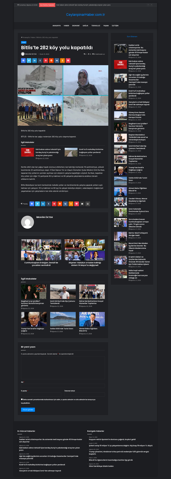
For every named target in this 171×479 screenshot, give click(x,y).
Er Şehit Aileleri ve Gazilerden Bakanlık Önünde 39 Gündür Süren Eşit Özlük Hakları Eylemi (139, 260)
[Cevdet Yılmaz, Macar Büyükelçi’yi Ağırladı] (120, 201)
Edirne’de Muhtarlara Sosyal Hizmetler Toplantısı (91, 302)
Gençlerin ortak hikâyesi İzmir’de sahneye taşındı (139, 103)
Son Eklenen (132, 36)
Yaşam (106, 26)
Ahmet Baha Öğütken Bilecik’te (88, 329)
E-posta (24, 391)
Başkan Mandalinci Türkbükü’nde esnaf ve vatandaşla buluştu (138, 137)
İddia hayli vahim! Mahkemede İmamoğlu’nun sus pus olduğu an (138, 274)
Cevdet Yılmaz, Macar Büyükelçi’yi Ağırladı (138, 199)
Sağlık (85, 26)
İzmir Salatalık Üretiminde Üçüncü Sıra (139, 210)
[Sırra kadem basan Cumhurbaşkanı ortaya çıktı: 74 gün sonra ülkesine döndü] (120, 222)
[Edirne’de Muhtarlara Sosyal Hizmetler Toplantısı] (92, 291)
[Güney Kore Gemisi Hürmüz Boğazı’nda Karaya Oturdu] (120, 115)
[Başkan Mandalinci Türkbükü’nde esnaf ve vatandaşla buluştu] (120, 138)
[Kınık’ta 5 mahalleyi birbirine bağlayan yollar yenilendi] (71, 152)
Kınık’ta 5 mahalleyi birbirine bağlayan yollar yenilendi (139, 93)
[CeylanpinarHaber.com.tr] (85, 14)
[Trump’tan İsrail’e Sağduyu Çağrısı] (34, 319)
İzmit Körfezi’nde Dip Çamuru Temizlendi (62, 302)
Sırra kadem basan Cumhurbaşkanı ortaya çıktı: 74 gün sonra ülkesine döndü (139, 223)
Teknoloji (95, 26)
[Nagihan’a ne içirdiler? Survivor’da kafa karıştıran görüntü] (34, 291)
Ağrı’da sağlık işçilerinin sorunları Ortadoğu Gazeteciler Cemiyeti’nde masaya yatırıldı (86, 5)
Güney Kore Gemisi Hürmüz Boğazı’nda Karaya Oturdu (137, 114)
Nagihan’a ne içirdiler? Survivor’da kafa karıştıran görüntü (32, 303)
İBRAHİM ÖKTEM (31, 54)
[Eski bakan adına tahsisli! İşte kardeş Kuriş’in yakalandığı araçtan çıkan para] (27, 152)
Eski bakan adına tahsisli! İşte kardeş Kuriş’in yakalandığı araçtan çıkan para (48, 152)
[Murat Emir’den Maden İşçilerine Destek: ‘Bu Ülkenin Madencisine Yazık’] (120, 246)
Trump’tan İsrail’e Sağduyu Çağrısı (32, 329)
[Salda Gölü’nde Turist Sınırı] (63, 319)
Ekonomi (75, 26)
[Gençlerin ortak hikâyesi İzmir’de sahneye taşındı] (120, 105)
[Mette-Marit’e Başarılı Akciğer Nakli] (120, 236)
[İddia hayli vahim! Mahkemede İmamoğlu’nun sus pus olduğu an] (120, 273)
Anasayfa (57, 26)
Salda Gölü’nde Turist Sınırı (61, 328)
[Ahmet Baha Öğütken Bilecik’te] (92, 319)
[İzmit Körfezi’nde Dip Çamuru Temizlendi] (63, 291)
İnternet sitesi (70, 391)
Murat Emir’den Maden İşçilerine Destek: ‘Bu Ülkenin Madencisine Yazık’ (138, 247)
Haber (66, 26)
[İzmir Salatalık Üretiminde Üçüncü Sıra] (120, 212)
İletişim (115, 26)
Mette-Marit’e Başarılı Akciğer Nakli (138, 234)
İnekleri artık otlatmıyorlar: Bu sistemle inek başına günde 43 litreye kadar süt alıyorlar (138, 50)
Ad (22, 382)
